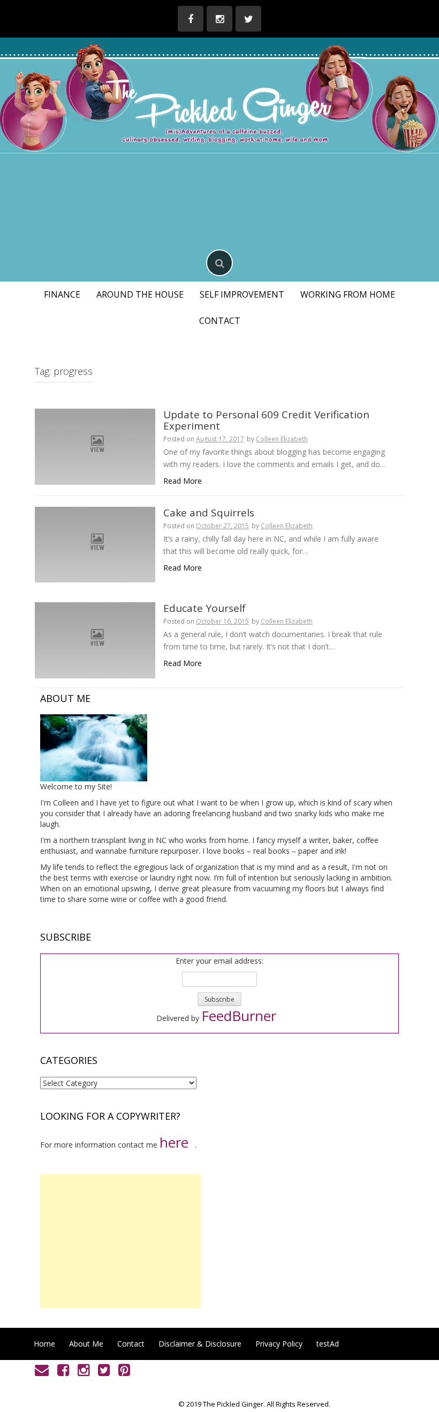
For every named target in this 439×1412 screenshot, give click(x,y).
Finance (62, 294)
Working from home (347, 294)
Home (44, 1344)
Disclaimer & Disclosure (199, 1344)
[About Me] (93, 747)
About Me (86, 1344)
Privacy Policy (278, 1344)
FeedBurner (238, 1015)
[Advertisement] (120, 1241)
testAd (327, 1344)
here (174, 1142)
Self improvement (242, 294)
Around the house (140, 294)
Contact (219, 321)
